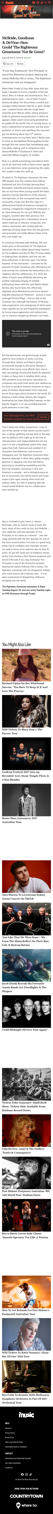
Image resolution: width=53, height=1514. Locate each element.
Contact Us (8, 1467)
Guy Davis (27, 57)
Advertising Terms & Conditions (16, 1447)
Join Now (43, 417)
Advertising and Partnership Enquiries (18, 1458)
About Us (8, 1428)
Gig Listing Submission (13, 1463)
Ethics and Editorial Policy (14, 1442)
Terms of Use (9, 1437)
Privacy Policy (10, 1433)
